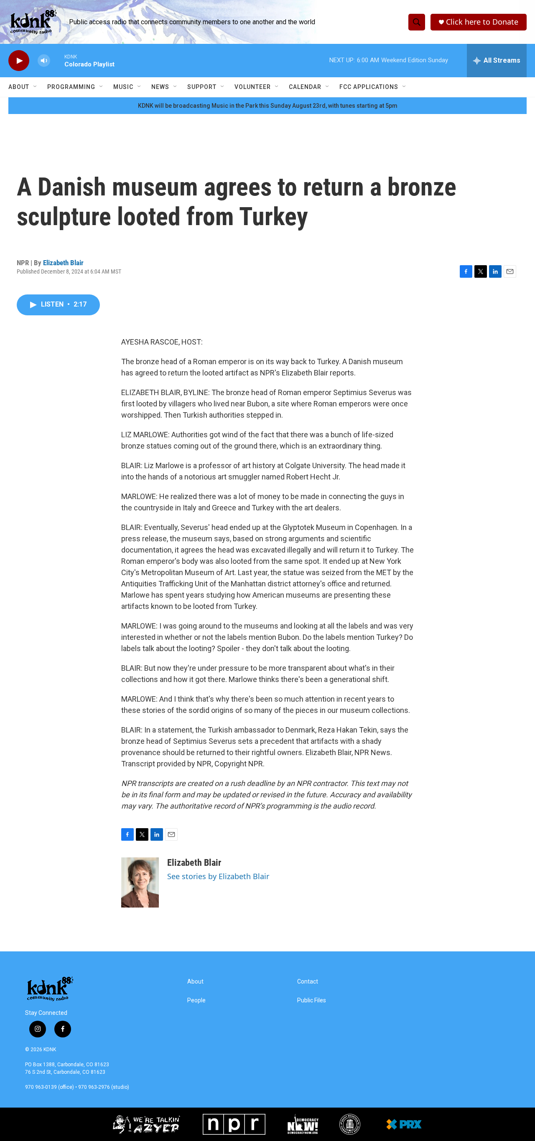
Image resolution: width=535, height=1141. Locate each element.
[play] (18, 61)
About (18, 87)
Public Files (311, 1000)
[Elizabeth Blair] (140, 882)
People (196, 1000)
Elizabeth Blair (63, 263)
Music (123, 87)
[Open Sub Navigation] (35, 87)
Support (202, 87)
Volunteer (252, 87)
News (160, 87)
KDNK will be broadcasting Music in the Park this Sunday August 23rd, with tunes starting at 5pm (267, 105)
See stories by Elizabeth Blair (218, 876)
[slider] (57, 60)
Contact (307, 982)
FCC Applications (368, 87)
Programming (71, 87)
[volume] (44, 60)
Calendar (305, 87)
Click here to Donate (482, 22)
